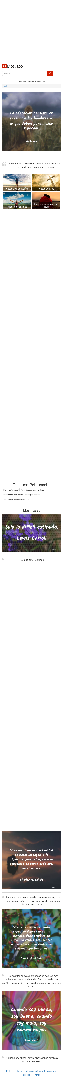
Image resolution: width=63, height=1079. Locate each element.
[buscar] (50, 73)
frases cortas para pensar (13, 494)
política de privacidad (35, 1071)
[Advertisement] (31, 31)
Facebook (26, 1074)
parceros (51, 1071)
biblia (8, 1071)
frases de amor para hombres (32, 489)
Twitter (37, 1074)
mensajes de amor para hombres (16, 499)
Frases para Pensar (11, 489)
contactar (18, 1071)
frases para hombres (33, 494)
